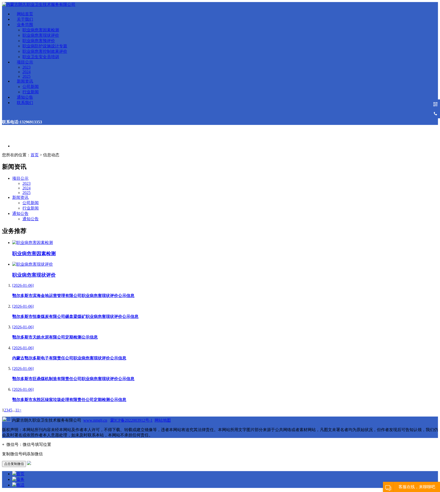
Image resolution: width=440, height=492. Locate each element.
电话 (20, 485)
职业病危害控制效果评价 (44, 51)
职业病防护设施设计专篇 (44, 46)
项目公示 (25, 62)
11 (17, 410)
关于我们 (25, 19)
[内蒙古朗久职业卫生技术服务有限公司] (38, 4)
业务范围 (25, 24)
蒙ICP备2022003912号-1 (131, 420)
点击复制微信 (14, 464)
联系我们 (25, 102)
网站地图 (163, 420)
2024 (26, 72)
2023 (26, 67)
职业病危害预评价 (38, 40)
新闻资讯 (25, 81)
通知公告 (25, 97)
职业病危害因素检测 (40, 30)
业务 (20, 479)
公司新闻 (30, 86)
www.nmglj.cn (95, 420)
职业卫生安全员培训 (40, 57)
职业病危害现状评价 (40, 35)
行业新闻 (30, 92)
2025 (26, 76)
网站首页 (25, 14)
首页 (35, 155)
